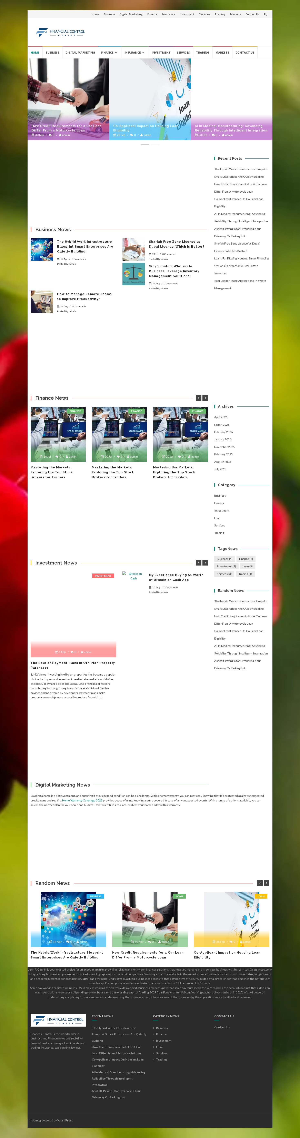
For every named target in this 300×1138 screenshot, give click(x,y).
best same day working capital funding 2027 (126, 992)
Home (95, 14)
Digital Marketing (131, 14)
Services (204, 14)
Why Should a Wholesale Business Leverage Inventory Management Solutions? (174, 271)
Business (109, 14)
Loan (217, 518)
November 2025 (224, 447)
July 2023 (220, 469)
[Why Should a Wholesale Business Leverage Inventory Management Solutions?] (133, 274)
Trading (220, 14)
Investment (187, 14)
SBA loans (89, 978)
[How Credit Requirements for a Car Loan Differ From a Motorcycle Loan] (68, 99)
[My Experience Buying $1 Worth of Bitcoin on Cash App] (133, 582)
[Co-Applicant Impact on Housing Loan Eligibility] (150, 99)
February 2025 (223, 454)
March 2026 (221, 424)
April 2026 (220, 417)
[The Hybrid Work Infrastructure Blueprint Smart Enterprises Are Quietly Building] (42, 249)
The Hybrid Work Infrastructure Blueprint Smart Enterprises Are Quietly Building (85, 246)
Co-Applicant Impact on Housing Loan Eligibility (145, 128)
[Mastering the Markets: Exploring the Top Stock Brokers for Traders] (58, 434)
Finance (152, 14)
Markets (235, 14)
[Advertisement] (192, 30)
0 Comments (79, 258)
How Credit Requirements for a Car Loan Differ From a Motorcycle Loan (67, 128)
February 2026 (223, 432)
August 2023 (222, 462)
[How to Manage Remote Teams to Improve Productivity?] (42, 302)
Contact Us (252, 14)
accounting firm (93, 969)
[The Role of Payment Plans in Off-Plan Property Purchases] (73, 573)
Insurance (168, 14)
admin (66, 135)
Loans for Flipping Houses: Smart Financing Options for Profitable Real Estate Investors (241, 266)
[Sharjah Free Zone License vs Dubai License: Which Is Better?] (133, 249)
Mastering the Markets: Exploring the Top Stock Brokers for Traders (52, 472)
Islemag (36, 1120)
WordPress (65, 1120)
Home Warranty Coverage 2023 (82, 800)
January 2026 (222, 439)
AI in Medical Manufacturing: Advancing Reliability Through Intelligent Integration (231, 128)
